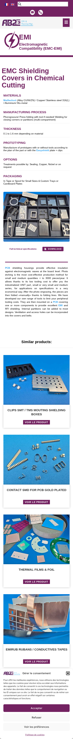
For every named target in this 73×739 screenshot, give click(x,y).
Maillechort (9, 100)
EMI (60, 305)
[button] (68, 673)
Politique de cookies (34, 734)
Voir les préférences (36, 726)
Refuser (36, 717)
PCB (7, 268)
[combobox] (43, 4)
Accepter (36, 708)
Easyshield (42, 150)
